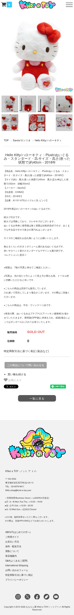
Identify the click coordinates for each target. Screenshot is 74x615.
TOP (6, 140)
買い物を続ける (17, 374)
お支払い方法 (12, 541)
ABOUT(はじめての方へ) (18, 532)
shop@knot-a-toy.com (21, 490)
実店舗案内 (11, 555)
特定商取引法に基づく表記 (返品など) (26, 351)
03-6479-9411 (17, 486)
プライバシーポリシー (16, 579)
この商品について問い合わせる (25, 365)
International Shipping (16, 565)
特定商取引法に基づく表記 (19, 574)
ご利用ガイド (12, 536)
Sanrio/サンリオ (22, 140)
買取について (12, 551)
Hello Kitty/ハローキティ (48, 140)
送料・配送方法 (13, 546)
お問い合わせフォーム (16, 570)
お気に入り (15, 380)
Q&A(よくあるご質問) (16, 560)
